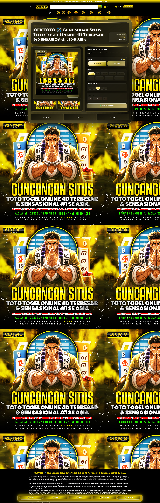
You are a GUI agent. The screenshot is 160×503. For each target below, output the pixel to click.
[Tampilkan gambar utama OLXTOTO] (44, 104)
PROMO (32, 498)
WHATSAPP (105, 497)
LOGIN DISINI (116, 63)
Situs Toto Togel (50, 490)
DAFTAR (81, 497)
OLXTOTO (31, 476)
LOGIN (56, 498)
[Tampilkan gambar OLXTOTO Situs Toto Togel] (69, 105)
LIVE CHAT (130, 497)
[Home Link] (41, 7)
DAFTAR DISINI (97, 63)
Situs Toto (60, 483)
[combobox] (74, 7)
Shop (31, 6)
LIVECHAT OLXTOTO (108, 106)
